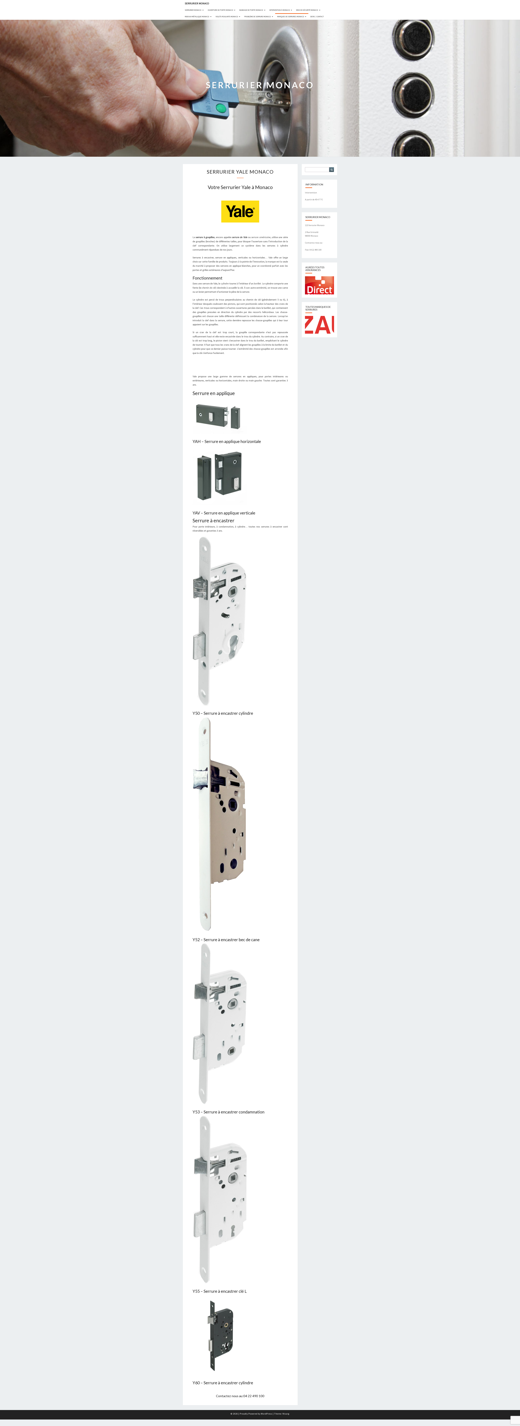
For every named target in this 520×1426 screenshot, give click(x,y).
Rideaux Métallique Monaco (197, 16)
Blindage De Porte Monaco (251, 10)
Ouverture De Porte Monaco (220, 10)
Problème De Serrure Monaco (257, 16)
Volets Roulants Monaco (227, 16)
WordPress (266, 1413)
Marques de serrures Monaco (290, 16)
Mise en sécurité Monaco (307, 10)
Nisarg (285, 1413)
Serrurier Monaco (197, 3)
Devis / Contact (317, 16)
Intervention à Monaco (279, 10)
